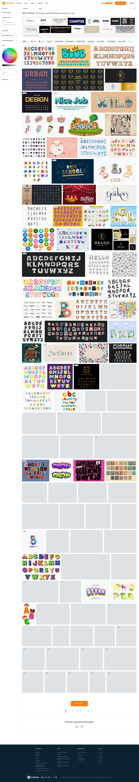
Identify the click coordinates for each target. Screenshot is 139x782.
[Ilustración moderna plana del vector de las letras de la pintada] (61, 470)
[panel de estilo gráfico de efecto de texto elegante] (39, 423)
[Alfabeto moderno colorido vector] (69, 401)
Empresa (37, 758)
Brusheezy (37, 752)
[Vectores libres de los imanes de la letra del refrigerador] (62, 493)
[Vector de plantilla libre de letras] (120, 659)
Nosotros (80, 756)
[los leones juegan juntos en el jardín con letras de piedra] (86, 125)
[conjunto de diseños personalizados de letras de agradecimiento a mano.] (38, 310)
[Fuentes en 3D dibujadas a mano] (98, 264)
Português (101, 756)
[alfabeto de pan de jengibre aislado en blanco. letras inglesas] (114, 56)
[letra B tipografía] (65, 310)
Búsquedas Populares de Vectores (63, 759)
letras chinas (100, 41)
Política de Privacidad (95, 777)
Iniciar (131, 3)
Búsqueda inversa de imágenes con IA (40, 765)
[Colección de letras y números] (121, 125)
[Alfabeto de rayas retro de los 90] (77, 682)
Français (101, 760)
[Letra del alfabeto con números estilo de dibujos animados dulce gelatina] (33, 659)
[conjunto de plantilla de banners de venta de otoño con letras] (122, 682)
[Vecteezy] (8, 3)
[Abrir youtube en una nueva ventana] (56, 777)
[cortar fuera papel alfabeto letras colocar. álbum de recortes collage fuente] (53, 264)
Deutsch (101, 758)
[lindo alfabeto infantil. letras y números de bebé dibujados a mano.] (39, 56)
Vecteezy (37, 754)
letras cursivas (69, 41)
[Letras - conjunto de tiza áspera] (122, 288)
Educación (37, 760)
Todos (5, 20)
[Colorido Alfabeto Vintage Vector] (122, 493)
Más (46, 3)
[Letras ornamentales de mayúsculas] (121, 470)
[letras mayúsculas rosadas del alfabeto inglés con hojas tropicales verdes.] (55, 682)
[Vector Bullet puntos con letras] (38, 239)
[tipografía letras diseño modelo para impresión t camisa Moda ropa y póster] (40, 592)
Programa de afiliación (62, 756)
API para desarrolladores (41, 763)
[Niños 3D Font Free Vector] (36, 171)
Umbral (4, 72)
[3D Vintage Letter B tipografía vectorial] (72, 516)
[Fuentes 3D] (98, 516)
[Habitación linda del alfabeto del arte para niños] (123, 147)
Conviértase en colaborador (81, 759)
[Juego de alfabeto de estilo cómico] (68, 216)
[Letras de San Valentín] (88, 470)
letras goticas (122, 41)
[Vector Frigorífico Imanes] (123, 310)
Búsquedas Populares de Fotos (63, 762)
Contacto (80, 754)
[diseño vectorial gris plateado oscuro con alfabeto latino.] (40, 516)
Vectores (19, 3)
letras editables (111, 41)
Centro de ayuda (82, 752)
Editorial (40, 3)
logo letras (132, 41)
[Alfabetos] (62, 659)
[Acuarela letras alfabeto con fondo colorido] (86, 541)
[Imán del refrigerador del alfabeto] (76, 447)
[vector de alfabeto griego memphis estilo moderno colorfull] (72, 239)
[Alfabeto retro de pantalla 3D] (36, 80)
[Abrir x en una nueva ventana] (53, 777)
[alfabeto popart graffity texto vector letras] (74, 56)
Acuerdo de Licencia (62, 752)
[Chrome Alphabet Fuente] (123, 353)
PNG (34, 41)
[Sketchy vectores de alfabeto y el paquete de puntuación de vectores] (122, 401)
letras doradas (59, 41)
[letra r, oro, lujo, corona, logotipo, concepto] (121, 80)
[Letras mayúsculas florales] (37, 216)
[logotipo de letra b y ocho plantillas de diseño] (33, 541)
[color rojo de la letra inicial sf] (122, 614)
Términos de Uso (86, 777)
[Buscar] (130, 8)
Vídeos (32, 3)
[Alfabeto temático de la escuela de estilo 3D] (120, 541)
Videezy (37, 756)
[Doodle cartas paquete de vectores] (118, 376)
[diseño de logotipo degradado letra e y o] (32, 682)
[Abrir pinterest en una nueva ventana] (49, 777)
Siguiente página (79, 703)
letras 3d (49, 41)
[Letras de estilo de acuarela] (93, 147)
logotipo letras (81, 41)
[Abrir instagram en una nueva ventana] (44, 777)
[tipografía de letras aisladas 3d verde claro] (71, 102)
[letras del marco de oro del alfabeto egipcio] (86, 376)
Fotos (26, 3)
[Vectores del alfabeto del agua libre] (92, 493)
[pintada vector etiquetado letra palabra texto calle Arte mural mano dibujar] (70, 592)
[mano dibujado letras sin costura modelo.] (124, 264)
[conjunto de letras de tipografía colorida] (119, 423)
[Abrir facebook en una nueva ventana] (42, 777)
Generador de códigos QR (41, 770)
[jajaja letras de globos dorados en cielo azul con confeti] (123, 216)
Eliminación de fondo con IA (42, 768)
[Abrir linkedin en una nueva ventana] (46, 777)
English (100, 752)
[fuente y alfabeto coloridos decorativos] (37, 401)
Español (100, 754)
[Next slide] (134, 41)
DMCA (58, 754)
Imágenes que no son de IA (10, 25)
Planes (102, 3)
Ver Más (125, 29)
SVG (27, 41)
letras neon (91, 41)
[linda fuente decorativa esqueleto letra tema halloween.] (32, 331)
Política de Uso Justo (106, 777)
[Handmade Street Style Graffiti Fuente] (95, 401)
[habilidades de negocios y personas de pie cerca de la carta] (123, 331)
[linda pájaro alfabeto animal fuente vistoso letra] (53, 614)
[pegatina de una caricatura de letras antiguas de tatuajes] (61, 636)
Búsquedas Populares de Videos (63, 766)
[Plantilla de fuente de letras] (124, 567)
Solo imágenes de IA (9, 22)
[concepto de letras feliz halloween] (31, 353)
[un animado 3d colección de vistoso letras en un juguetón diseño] (36, 636)
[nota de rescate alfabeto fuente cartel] (35, 470)
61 (88, 711)
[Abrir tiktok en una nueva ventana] (51, 777)
